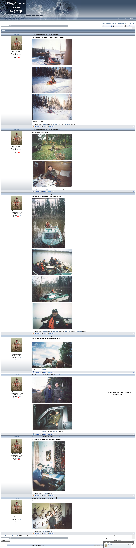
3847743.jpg (45, 124)
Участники (114, 23)
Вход (41, 15)
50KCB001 (16, 34)
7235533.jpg (45, 189)
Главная (28, 15)
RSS (132, 18)
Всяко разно (8, 27)
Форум (2, 27)
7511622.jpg (45, 331)
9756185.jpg (45, 369)
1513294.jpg (56, 331)
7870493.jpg (45, 493)
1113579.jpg (67, 331)
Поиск (129, 23)
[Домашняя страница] (51, 126)
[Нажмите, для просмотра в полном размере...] (52, 40)
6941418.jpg (45, 431)
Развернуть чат (108, 542)
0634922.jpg (45, 531)
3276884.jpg (56, 189)
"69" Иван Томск (23, 27)
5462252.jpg (79, 331)
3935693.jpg (56, 431)
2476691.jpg (56, 124)
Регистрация (35, 15)
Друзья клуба (15, 27)
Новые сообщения (106, 23)
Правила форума (122, 23)
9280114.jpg (67, 124)
